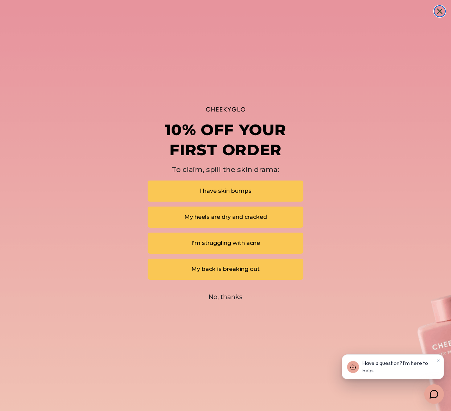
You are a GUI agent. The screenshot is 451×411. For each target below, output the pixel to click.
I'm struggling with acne (225, 243)
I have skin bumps (226, 191)
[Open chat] (434, 394)
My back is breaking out (225, 269)
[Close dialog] (439, 11)
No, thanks (225, 297)
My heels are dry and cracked (225, 217)
